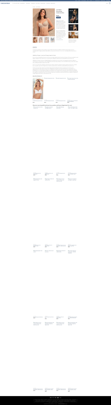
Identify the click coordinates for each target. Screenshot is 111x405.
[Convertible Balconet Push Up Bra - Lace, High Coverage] (72, 139)
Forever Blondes (54, 401)
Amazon (76, 0)
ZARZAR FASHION (97, 0)
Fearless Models (48, 401)
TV (93, 0)
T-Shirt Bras (48, 3)
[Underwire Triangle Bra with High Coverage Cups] (72, 211)
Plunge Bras (33, 3)
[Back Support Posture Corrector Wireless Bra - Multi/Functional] (61, 211)
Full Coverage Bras (83, 0)
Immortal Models (73, 401)
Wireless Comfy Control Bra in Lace (49, 317)
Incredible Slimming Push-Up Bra (37, 100)
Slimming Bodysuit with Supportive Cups (36, 245)
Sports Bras (91, 0)
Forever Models (60, 401)
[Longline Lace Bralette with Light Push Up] (49, 139)
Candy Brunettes (67, 400)
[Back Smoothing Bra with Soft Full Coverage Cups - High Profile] (49, 354)
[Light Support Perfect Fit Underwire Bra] (49, 211)
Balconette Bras (17, 3)
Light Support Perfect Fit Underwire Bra (48, 245)
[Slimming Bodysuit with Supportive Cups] (38, 211)
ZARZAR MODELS (103, 0)
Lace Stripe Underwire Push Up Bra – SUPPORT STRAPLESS (72, 101)
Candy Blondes (61, 400)
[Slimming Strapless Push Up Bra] (38, 282)
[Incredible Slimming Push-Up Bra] (61, 139)
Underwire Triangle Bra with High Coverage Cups (72, 245)
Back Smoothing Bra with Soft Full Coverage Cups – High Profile (49, 390)
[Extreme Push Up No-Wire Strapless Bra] (38, 139)
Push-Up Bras (38, 3)
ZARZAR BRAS (5, 3)
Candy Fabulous (72, 400)
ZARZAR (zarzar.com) (59, 21)
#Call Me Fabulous (49, 400)
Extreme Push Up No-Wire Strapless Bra (37, 173)
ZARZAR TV (61, 402)
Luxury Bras (28, 3)
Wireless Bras (53, 3)
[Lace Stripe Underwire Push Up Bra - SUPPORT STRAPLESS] (72, 282)
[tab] (35, 48)
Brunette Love (43, 400)
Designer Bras (22, 3)
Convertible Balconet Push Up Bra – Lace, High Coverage (72, 173)
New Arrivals (66, 399)
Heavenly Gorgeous (66, 401)
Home (34, 6)
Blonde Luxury (38, 400)
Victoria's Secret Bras (60, 39)
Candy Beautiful (55, 400)
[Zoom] (34, 35)
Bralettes (79, 0)
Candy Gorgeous (37, 401)
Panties (88, 0)
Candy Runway (43, 401)
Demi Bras (45, 399)
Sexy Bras (38, 6)
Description (35, 47)
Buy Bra (58, 17)
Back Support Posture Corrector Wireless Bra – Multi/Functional (61, 245)
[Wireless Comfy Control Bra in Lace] (49, 282)
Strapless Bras (42, 3)
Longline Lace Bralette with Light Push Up (49, 173)
